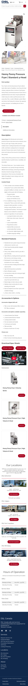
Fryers (12, 68)
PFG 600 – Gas (21, 348)
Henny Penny (9, 122)
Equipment (7, 68)
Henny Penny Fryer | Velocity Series (12, 389)
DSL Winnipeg (14, 564)
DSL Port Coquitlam (14, 541)
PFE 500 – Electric (7, 348)
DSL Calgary (14, 519)
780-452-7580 (18, 472)
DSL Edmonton (14, 494)
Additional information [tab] (9, 130)
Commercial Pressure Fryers (14, 120)
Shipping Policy (5, 683)
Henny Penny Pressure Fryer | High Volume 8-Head (14, 450)
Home (3, 68)
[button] (24, 14)
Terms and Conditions (21, 681)
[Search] (24, 6)
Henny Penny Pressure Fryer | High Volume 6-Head (14, 419)
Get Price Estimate (8, 111)
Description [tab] (6, 126)
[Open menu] (25, 2)
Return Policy (23, 683)
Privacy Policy (5, 681)
